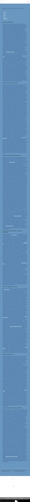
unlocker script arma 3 (7, 289)
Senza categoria (8, 8)
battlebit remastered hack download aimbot (11, 456)
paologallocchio (14, 8)
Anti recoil (5, 12)
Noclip (4, 17)
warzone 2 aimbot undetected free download (16, 326)
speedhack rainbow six (12, 162)
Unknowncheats (6, 18)
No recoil (5, 15)
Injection (5, 14)
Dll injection (5, 19)
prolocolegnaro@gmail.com (15, 484)
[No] (17, 501)
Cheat (4, 13)
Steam (4, 16)
